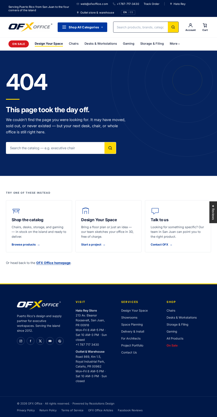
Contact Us (129, 352)
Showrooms (129, 317)
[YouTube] (50, 341)
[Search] (173, 27)
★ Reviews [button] (213, 212)
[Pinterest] (60, 341)
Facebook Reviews (130, 410)
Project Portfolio (132, 345)
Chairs (74, 43)
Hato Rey (179, 4)
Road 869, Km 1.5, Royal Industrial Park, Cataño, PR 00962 (90, 361)
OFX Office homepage (53, 263)
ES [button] (131, 12)
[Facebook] (30, 341)
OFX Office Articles (100, 410)
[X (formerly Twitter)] (40, 341)
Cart (205, 30)
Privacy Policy (26, 410)
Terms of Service (72, 410)
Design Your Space (49, 43)
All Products (175, 338)
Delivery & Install (132, 331)
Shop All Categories (86, 27)
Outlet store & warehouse (97, 12)
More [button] (174, 43)
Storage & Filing (152, 43)
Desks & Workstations (101, 43)
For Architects (130, 338)
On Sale (18, 44)
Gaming (128, 43)
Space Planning (132, 324)
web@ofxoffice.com (94, 4)
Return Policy (48, 410)
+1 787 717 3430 (87, 344)
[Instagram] (21, 341)
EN (125, 12)
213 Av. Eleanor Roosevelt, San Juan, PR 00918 (90, 320)
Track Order (151, 4)
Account (190, 30)
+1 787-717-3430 (128, 4)
